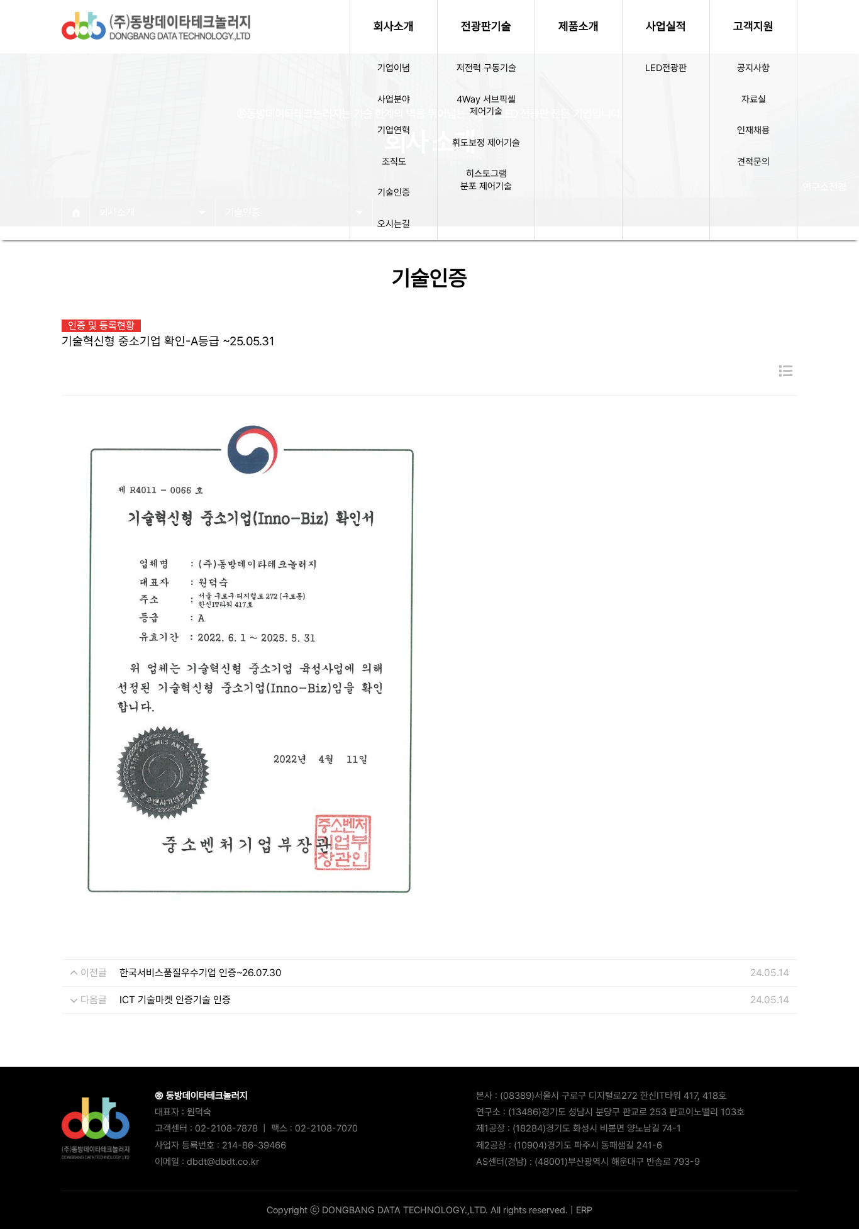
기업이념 (393, 68)
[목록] (785, 371)
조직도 (394, 161)
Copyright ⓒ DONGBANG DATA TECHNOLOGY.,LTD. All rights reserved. (417, 1209)
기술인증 (393, 192)
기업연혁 (393, 130)
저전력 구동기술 (486, 68)
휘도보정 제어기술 (486, 142)
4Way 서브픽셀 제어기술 (486, 106)
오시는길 (393, 224)
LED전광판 (666, 68)
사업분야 (393, 99)
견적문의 (753, 161)
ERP (584, 1209)
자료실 (753, 99)
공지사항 (753, 68)
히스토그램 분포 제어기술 (486, 180)
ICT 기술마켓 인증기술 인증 (175, 1000)
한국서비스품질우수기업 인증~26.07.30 (200, 973)
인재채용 (753, 130)
